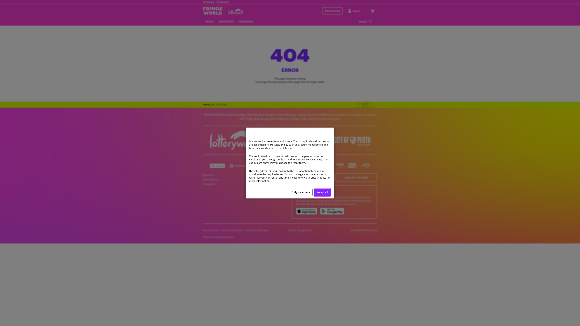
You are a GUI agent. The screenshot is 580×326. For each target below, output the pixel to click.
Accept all (322, 192)
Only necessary (301, 192)
